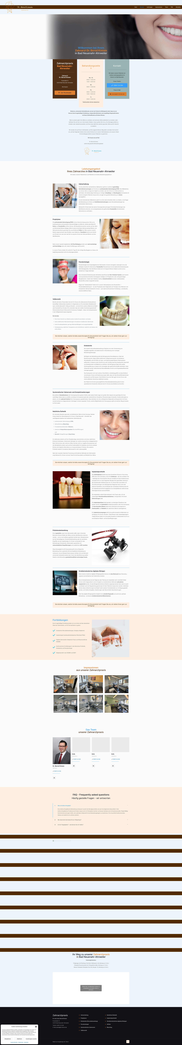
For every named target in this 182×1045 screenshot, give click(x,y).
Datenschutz (20, 1042)
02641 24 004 (57, 771)
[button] (36, 1026)
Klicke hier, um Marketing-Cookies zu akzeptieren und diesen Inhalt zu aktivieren (91, 988)
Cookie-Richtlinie (14, 1042)
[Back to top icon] (127, 1041)
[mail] (54, 777)
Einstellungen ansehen (31, 1039)
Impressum (26, 1042)
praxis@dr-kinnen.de (61, 1027)
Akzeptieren (8, 1039)
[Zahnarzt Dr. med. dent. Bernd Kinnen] (17, 7)
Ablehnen (19, 1039)
